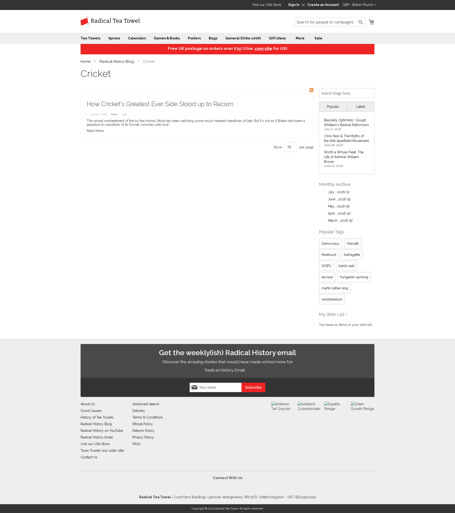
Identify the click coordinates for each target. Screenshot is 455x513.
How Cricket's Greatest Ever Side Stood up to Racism (160, 104)
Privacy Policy (143, 437)
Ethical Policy (142, 424)
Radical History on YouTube (102, 431)
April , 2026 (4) (337, 213)
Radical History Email (225, 370)
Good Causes (91, 411)
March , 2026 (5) (339, 220)
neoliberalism (332, 299)
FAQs (136, 444)
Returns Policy (143, 431)
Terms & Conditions (147, 417)
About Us (88, 404)
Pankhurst (329, 255)
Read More (95, 131)
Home (86, 61)
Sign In (294, 5)
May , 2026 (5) (337, 206)
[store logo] (110, 21)
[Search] (369, 91)
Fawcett (353, 243)
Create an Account (323, 5)
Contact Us (89, 457)
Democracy (331, 243)
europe (327, 277)
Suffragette (352, 255)
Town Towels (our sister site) (102, 450)
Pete (114, 114)
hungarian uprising (354, 277)
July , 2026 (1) (337, 192)
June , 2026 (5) (337, 199)
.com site (263, 48)
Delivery (138, 411)
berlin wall (347, 266)
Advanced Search (145, 404)
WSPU (326, 266)
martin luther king (335, 288)
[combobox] (329, 22)
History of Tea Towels (97, 417)
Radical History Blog (117, 61)
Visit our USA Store (266, 5)
